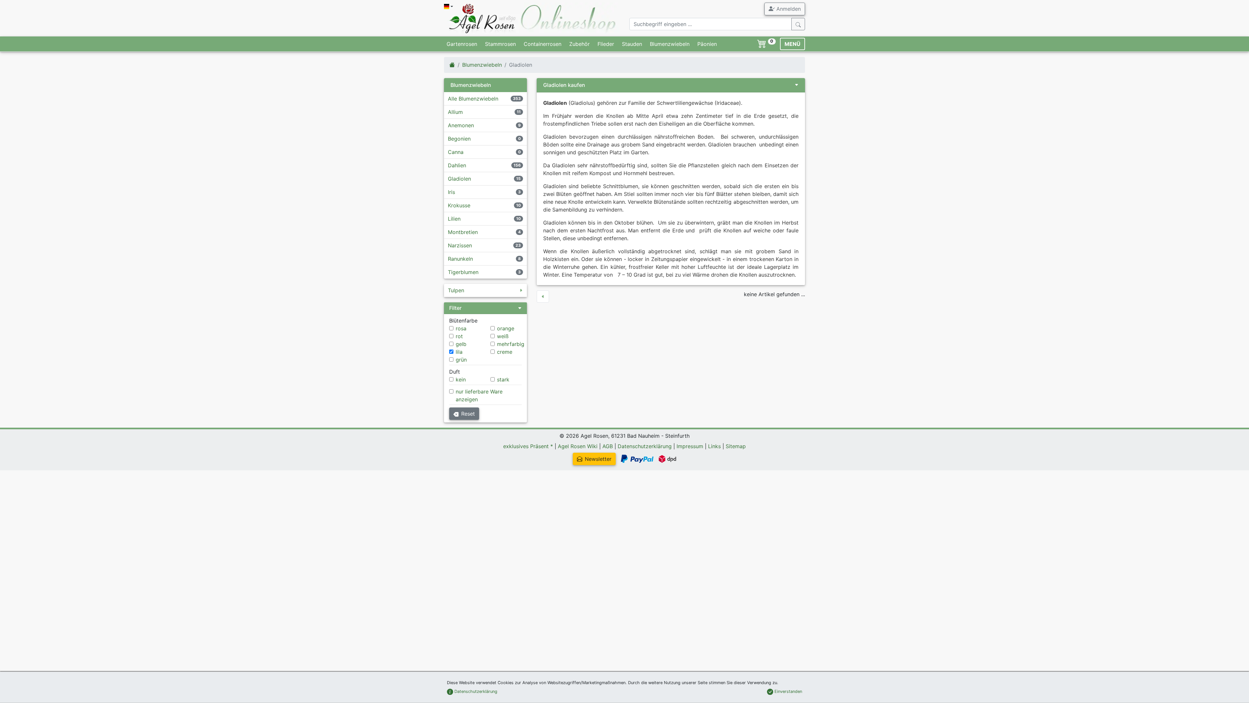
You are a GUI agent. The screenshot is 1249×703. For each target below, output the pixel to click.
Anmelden (788, 9)
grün (461, 359)
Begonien (459, 138)
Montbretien (463, 232)
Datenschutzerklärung (645, 446)
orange (505, 328)
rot (459, 336)
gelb (461, 344)
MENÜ (792, 44)
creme (504, 352)
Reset (468, 413)
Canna (455, 152)
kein (461, 379)
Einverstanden (787, 691)
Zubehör (579, 44)
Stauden (632, 44)
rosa (461, 328)
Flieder (606, 44)
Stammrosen (500, 44)
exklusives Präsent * (528, 446)
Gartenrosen (462, 44)
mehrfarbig (510, 344)
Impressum (690, 446)
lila (459, 352)
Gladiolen (459, 178)
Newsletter (598, 459)
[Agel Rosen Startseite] (452, 65)
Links (714, 446)
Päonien (707, 44)
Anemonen (461, 125)
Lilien (454, 218)
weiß (503, 336)
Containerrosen (542, 44)
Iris (451, 192)
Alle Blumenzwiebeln (473, 98)
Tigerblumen (463, 272)
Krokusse (459, 205)
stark (503, 379)
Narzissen (460, 245)
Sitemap (736, 446)
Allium (455, 112)
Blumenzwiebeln (670, 44)
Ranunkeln (460, 258)
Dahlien (457, 165)
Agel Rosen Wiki (578, 446)
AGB (607, 446)
